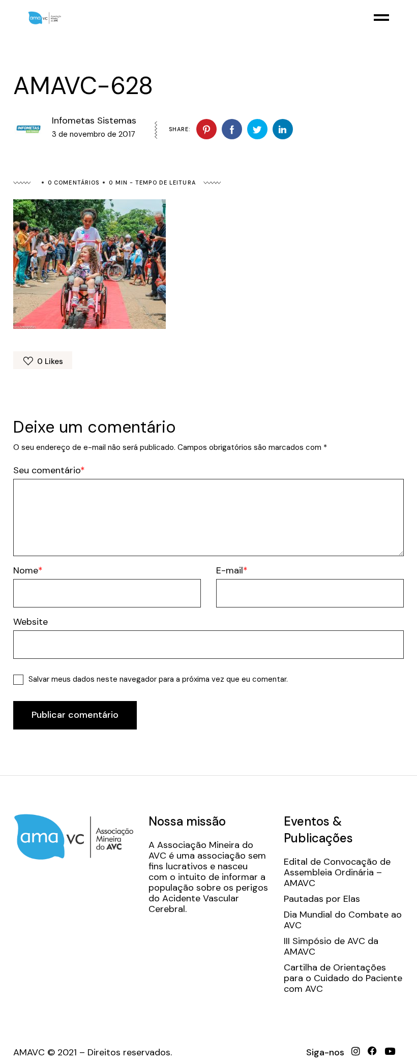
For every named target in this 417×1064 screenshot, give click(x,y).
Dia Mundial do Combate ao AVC (343, 920)
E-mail (229, 570)
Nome (25, 570)
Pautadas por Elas (322, 899)
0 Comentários (73, 182)
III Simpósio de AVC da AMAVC (331, 946)
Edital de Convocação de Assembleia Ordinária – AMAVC (337, 873)
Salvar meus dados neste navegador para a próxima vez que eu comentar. (158, 679)
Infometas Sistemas (94, 120)
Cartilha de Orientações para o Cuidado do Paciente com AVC (343, 978)
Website (30, 622)
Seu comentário (46, 470)
